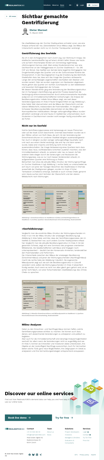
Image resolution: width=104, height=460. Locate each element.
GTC (76, 455)
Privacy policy (84, 455)
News (62, 5)
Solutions (47, 5)
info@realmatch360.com (36, 435)
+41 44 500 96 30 (33, 432)
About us (55, 5)
